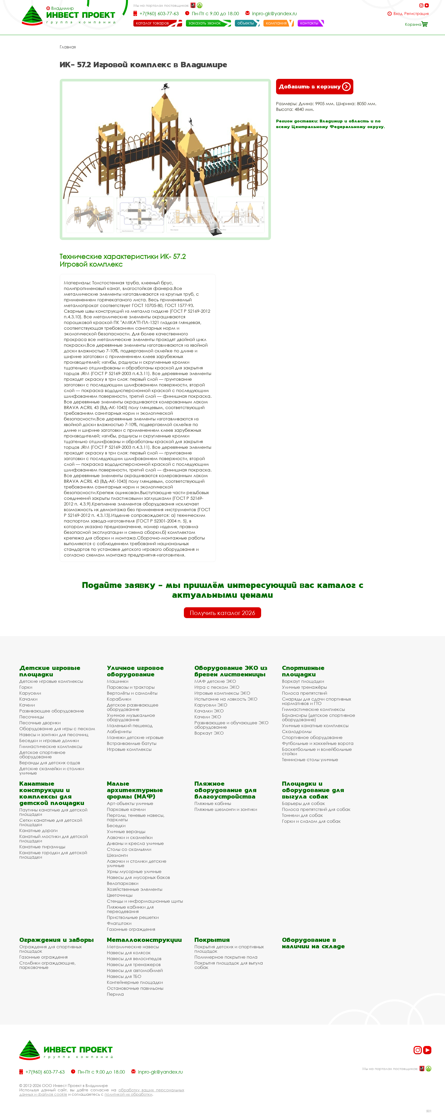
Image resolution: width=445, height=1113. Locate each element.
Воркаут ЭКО (209, 733)
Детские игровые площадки (49, 671)
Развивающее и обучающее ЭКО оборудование (231, 724)
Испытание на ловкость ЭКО (226, 699)
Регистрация (416, 13)
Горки (25, 687)
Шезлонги (117, 855)
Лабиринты (119, 731)
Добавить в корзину (310, 86)
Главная (68, 46)
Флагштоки (119, 923)
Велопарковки (122, 883)
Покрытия (212, 939)
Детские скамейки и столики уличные (51, 770)
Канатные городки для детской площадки (53, 854)
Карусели (30, 693)
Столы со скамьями (129, 849)
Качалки (28, 699)
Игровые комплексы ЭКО (222, 693)
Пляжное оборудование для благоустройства (225, 790)
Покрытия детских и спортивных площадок (229, 948)
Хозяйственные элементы (134, 889)
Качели (27, 705)
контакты (309, 23)
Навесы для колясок (129, 952)
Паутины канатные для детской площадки (53, 812)
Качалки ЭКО (209, 711)
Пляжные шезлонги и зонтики (225, 809)
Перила (115, 994)
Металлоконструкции (144, 939)
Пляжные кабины (212, 803)
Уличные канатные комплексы (315, 725)
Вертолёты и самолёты (132, 693)
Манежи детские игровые (135, 737)
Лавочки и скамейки (129, 837)
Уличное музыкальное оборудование (131, 717)
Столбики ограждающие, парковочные (47, 965)
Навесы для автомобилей (135, 970)
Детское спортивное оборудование (42, 754)
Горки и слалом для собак (311, 821)
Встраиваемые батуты (131, 743)
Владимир (62, 8)
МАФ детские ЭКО (215, 681)
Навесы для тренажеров (134, 964)
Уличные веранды (126, 831)
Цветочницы (119, 895)
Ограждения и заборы (56, 939)
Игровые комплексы (129, 749)
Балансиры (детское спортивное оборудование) (318, 717)
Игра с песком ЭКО (216, 687)
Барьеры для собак (303, 803)
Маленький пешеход (129, 725)
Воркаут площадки (303, 681)
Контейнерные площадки (135, 982)
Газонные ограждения (131, 929)
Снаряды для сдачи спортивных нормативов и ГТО (316, 701)
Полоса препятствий (304, 693)
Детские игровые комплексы (51, 681)
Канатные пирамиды (42, 846)
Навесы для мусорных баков (138, 877)
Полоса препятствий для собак (316, 809)
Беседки (116, 825)
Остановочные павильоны (135, 988)
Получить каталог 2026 (222, 612)
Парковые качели (126, 809)
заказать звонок (205, 23)
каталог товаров (152, 23)
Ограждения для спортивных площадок (50, 948)
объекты (245, 23)
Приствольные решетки (133, 917)
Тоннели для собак (302, 815)
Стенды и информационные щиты (145, 901)
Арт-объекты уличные (130, 803)
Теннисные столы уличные (310, 759)
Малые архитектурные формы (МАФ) (135, 790)
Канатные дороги (38, 830)
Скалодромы (296, 731)
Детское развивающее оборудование (132, 707)
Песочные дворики (40, 722)
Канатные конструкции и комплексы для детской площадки (51, 793)
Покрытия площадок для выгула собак (228, 965)
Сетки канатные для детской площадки (50, 822)
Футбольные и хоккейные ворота (318, 743)
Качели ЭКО (207, 717)
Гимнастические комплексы (50, 746)
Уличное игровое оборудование (135, 671)
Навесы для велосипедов (134, 958)
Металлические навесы (133, 946)
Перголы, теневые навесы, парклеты (136, 817)
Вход (398, 13)
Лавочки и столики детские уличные (136, 863)
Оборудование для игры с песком (57, 728)
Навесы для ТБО (124, 976)
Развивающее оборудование (51, 711)
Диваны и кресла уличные (135, 843)
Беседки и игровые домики (49, 740)
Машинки (117, 681)
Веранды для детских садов (49, 762)
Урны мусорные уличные (134, 871)
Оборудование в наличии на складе (313, 942)
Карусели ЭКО (210, 705)
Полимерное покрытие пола (226, 957)
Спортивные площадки (303, 671)
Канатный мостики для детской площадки (53, 838)
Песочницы (31, 717)
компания (276, 23)
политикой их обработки (128, 1094)
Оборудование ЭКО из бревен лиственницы (230, 671)
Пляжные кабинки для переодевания (130, 909)
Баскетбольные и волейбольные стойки (317, 751)
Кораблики (119, 699)
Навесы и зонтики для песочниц (53, 734)
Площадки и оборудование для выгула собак (313, 790)
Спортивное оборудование (312, 737)
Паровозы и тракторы (131, 687)
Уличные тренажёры (304, 687)
